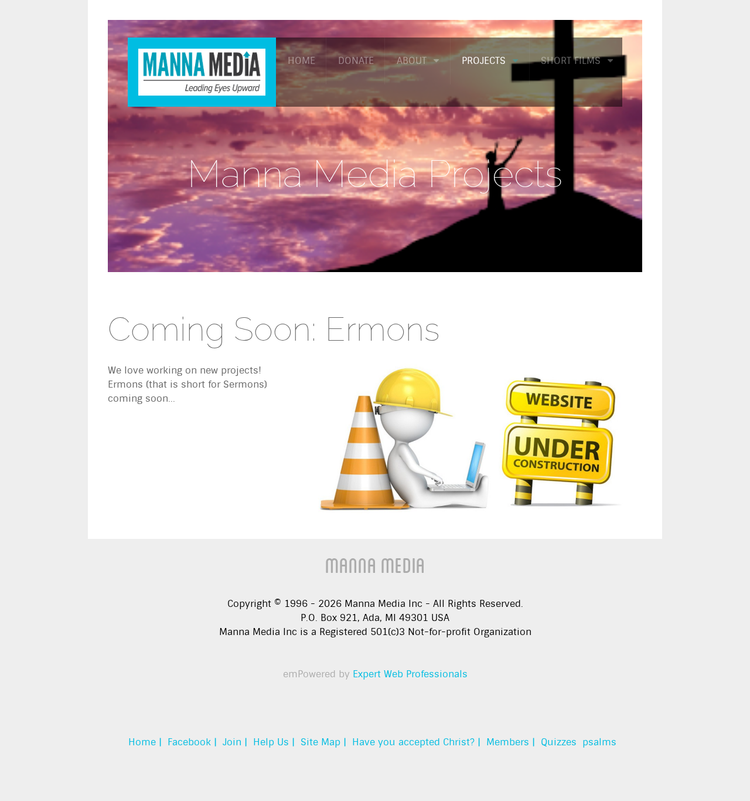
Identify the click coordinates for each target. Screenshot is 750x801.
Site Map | (323, 742)
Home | (145, 742)
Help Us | (274, 742)
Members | (510, 742)
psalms (599, 742)
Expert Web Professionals (410, 674)
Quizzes (559, 742)
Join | (235, 742)
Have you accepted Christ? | (416, 742)
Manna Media (375, 564)
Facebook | (192, 742)
